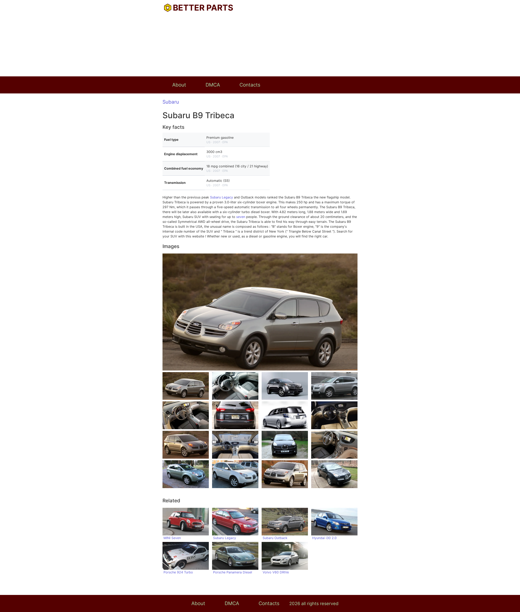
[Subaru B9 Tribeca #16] (334, 474)
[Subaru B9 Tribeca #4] (334, 386)
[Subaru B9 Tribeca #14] (235, 474)
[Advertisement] (260, 45)
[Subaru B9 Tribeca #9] (185, 445)
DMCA (213, 85)
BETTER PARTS (203, 8)
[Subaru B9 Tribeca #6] (235, 415)
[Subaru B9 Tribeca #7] (285, 415)
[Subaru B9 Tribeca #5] (185, 415)
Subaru (170, 102)
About (179, 85)
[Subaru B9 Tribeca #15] (285, 474)
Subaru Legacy (221, 197)
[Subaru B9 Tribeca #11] (285, 445)
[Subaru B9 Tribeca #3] (285, 386)
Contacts (249, 85)
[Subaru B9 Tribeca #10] (235, 445)
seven (240, 217)
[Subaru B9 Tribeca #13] (185, 474)
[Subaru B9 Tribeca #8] (334, 415)
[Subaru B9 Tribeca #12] (334, 445)
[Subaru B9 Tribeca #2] (235, 386)
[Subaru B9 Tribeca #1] (185, 386)
